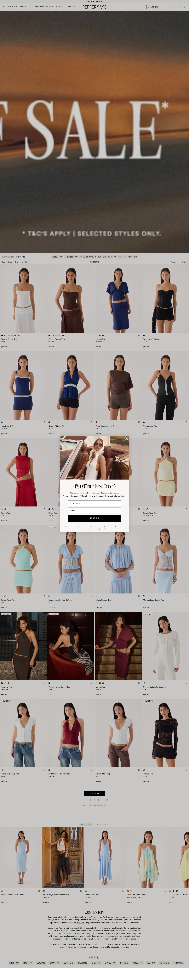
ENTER (94, 518)
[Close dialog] (126, 438)
